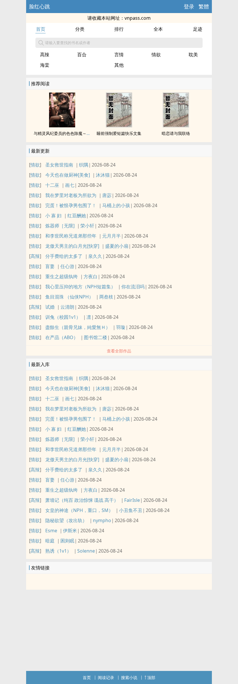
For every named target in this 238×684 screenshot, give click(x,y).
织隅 (83, 165)
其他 (119, 65)
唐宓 (106, 195)
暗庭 (50, 541)
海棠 (44, 65)
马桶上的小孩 (116, 205)
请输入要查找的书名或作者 (67, 42)
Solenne (86, 551)
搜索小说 (129, 677)
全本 (158, 29)
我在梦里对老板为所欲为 (70, 195)
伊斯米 (70, 530)
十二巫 (52, 185)
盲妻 (50, 266)
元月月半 (111, 236)
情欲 (156, 54)
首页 (40, 29)
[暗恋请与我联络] (176, 125)
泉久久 (95, 256)
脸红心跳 (39, 6)
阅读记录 (106, 677)
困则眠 (67, 541)
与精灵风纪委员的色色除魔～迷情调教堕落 (72, 133)
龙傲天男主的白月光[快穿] (72, 246)
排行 (119, 29)
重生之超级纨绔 (61, 276)
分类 (79, 29)
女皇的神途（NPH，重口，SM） (79, 510)
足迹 (197, 29)
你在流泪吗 (133, 286)
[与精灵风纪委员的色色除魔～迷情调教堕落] (62, 125)
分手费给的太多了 (63, 256)
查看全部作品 (119, 351)
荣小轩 (87, 225)
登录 (189, 6)
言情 (119, 54)
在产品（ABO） (61, 337)
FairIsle (132, 500)
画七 (69, 185)
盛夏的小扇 (116, 246)
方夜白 (91, 276)
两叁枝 (106, 297)
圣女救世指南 (59, 165)
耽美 (193, 54)
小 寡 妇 (53, 215)
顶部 (151, 677)
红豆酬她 (76, 215)
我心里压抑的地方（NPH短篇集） (80, 286)
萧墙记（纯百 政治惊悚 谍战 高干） (81, 500)
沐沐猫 (103, 175)
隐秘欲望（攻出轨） (66, 520)
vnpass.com (138, 18)
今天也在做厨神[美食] (67, 175)
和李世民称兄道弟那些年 (70, 236)
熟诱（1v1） (58, 551)
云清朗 (67, 307)
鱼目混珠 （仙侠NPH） (69, 297)
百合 (81, 54)
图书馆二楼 (95, 337)
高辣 (44, 54)
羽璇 (120, 327)
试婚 (50, 307)
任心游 (67, 266)
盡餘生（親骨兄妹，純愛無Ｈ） (77, 327)
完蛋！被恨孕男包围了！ (70, 205)
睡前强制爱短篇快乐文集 (119, 133)
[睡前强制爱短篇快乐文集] (119, 125)
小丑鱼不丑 (130, 510)
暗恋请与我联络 (176, 133)
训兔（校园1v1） (63, 317)
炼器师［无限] (60, 225)
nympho (102, 520)
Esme (51, 530)
